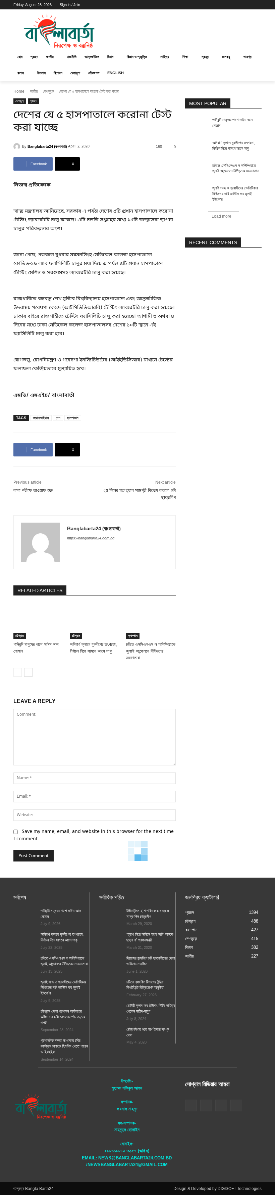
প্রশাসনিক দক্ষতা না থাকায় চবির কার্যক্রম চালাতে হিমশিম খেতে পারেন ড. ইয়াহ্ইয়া (64, 1046)
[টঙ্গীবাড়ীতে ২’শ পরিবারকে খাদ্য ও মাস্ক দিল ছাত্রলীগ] (110, 916)
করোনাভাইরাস (41, 418)
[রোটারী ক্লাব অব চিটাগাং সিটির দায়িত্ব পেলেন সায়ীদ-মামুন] (110, 1011)
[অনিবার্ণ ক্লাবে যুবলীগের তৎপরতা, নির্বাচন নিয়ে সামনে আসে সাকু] (94, 621)
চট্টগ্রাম (19, 635)
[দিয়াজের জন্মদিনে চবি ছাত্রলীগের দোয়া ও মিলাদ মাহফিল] (110, 964)
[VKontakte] (236, 1105)
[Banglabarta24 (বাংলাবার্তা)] (17, 146)
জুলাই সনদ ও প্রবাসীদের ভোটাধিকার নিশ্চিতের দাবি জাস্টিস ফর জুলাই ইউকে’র (235, 194)
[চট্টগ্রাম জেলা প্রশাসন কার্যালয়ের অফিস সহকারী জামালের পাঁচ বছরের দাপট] (24, 1017)
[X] (239, 5)
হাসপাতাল (72, 418)
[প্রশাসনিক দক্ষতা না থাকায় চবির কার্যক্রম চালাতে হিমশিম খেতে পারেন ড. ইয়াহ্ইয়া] (24, 1046)
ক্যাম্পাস (133, 635)
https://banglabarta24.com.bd (90, 538)
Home (18, 91)
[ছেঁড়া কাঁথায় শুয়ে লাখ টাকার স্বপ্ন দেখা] (110, 1035)
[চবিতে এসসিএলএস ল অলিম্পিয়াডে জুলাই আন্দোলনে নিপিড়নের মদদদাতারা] (151, 621)
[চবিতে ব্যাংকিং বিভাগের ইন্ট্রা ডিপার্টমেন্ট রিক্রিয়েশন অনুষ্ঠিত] (110, 987)
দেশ (58, 418)
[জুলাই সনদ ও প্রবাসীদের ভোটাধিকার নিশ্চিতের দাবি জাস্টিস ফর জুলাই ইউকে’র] (196, 193)
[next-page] (28, 672)
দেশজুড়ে (48, 91)
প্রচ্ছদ (33, 101)
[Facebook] (220, 5)
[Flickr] (206, 1105)
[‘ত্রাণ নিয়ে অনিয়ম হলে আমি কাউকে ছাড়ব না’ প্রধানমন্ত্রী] (110, 940)
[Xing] (69, 549)
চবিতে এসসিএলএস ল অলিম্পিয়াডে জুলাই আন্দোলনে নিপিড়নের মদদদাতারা (150, 651)
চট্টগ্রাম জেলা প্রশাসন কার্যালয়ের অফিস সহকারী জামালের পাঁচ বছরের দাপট (63, 1017)
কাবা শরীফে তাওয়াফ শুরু (33, 490)
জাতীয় (34, 91)
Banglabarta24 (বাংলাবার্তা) (47, 146)
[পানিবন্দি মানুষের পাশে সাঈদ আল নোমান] (38, 621)
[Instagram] (230, 5)
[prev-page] (17, 672)
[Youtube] (258, 5)
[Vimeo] (248, 5)
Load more (221, 216)
